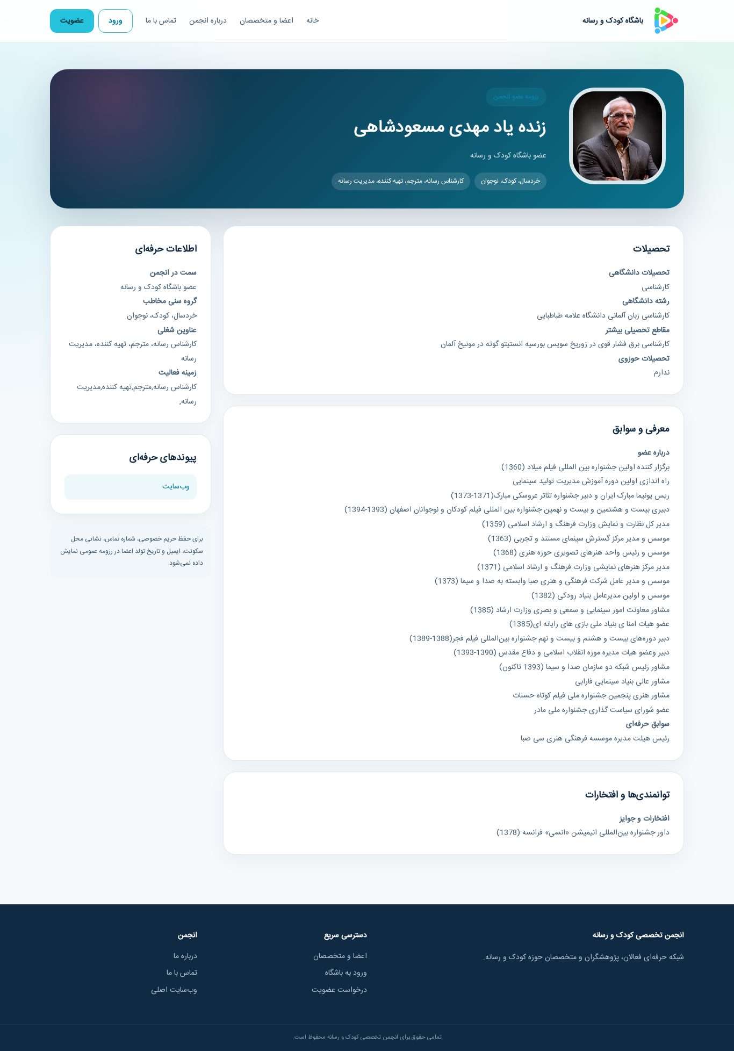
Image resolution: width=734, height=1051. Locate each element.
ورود (116, 21)
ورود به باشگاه (346, 973)
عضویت (72, 21)
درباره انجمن (208, 21)
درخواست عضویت (339, 990)
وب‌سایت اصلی (174, 990)
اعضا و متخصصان (266, 21)
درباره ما (185, 956)
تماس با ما (161, 21)
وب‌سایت (176, 486)
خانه (312, 21)
